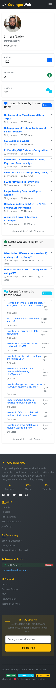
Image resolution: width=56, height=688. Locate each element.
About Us (7, 584)
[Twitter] (14, 495)
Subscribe (29, 647)
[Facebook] (3, 495)
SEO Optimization (11, 521)
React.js (6, 511)
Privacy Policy (9, 598)
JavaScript (7, 526)
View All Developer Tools (16, 570)
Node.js (6, 507)
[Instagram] (8, 495)
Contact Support (11, 589)
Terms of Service (11, 603)
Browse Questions (12, 540)
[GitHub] (26, 495)
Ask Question (9, 545)
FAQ (4, 594)
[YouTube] (20, 495)
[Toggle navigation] (50, 4)
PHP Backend (9, 516)
